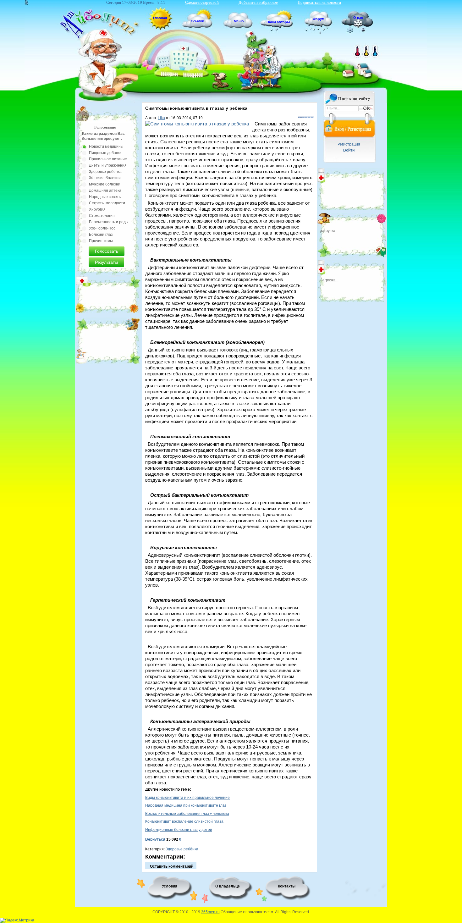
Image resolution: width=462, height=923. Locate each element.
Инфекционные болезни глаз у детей (178, 829)
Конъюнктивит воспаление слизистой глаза (184, 821)
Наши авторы (278, 22)
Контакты (286, 886)
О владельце (227, 886)
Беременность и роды (109, 222)
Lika (161, 118)
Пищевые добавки (105, 153)
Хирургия (97, 209)
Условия (169, 886)
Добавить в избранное (258, 2)
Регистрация (349, 144)
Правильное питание (108, 159)
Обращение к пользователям (247, 912)
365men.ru (210, 912)
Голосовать (106, 251)
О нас (358, 17)
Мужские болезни (104, 184)
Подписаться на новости (319, 2)
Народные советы (105, 197)
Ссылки (197, 21)
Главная (160, 18)
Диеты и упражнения (108, 165)
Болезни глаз (101, 234)
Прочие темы (101, 241)
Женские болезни (105, 178)
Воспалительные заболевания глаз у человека (187, 813)
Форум (318, 19)
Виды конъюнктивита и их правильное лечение (187, 797)
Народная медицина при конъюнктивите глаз (186, 805)
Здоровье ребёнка (182, 849)
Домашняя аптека (105, 190)
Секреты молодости (107, 203)
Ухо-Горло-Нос (102, 228)
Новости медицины (106, 146)
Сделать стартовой (202, 2)
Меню (239, 21)
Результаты (106, 262)
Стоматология (102, 215)
